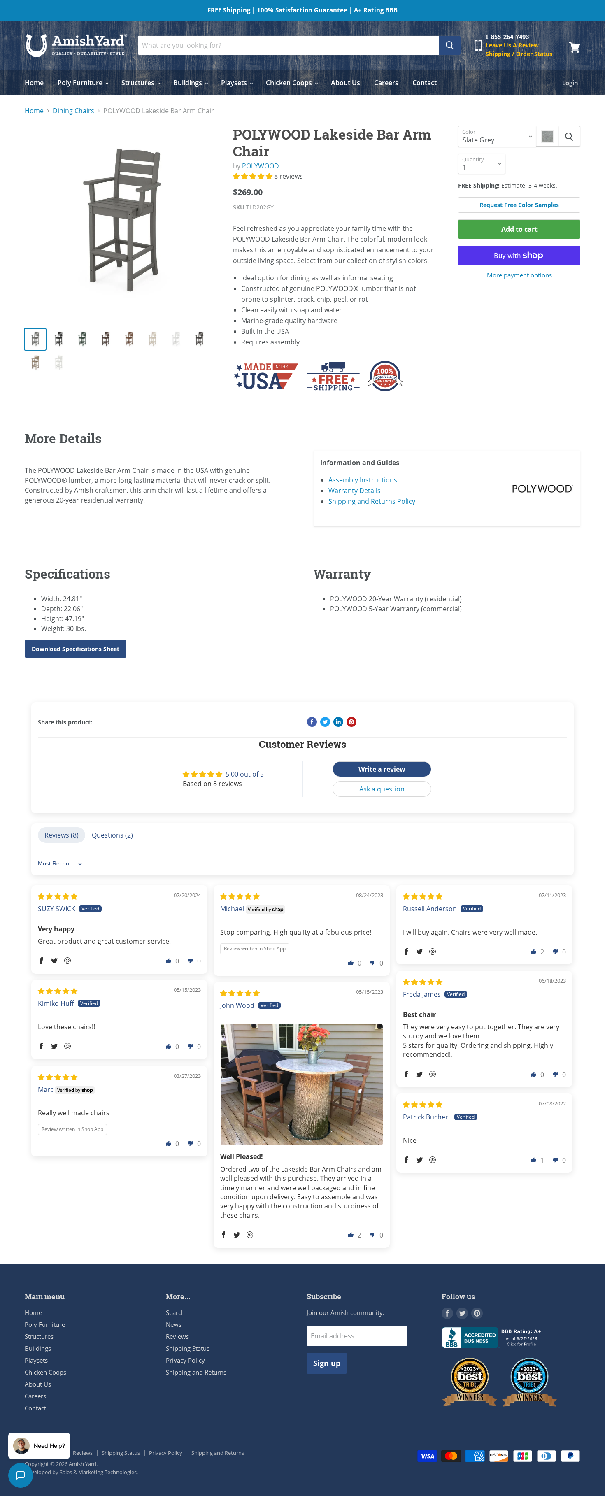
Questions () (112, 835)
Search (175, 1312)
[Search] (450, 45)
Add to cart (519, 229)
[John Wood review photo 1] (301, 1085)
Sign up (326, 1363)
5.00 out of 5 (245, 774)
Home (34, 82)
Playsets (235, 82)
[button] (253, 176)
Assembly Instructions (362, 479)
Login (570, 83)
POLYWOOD (260, 165)
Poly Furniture (81, 82)
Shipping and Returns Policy (371, 501)
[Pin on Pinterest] (351, 722)
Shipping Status (187, 1348)
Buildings (188, 82)
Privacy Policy (185, 1360)
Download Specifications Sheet (75, 649)
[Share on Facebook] (312, 722)
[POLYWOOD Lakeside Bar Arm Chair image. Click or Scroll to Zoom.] (122, 223)
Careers (386, 82)
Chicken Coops (290, 82)
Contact (424, 82)
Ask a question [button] (382, 788)
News (174, 1324)
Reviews (177, 1336)
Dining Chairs (73, 110)
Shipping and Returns (196, 1372)
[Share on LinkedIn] (338, 722)
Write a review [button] (381, 769)
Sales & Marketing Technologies (98, 1472)
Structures (138, 82)
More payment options (519, 275)
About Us (345, 82)
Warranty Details (354, 490)
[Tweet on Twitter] (325, 722)
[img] (57, 896)
